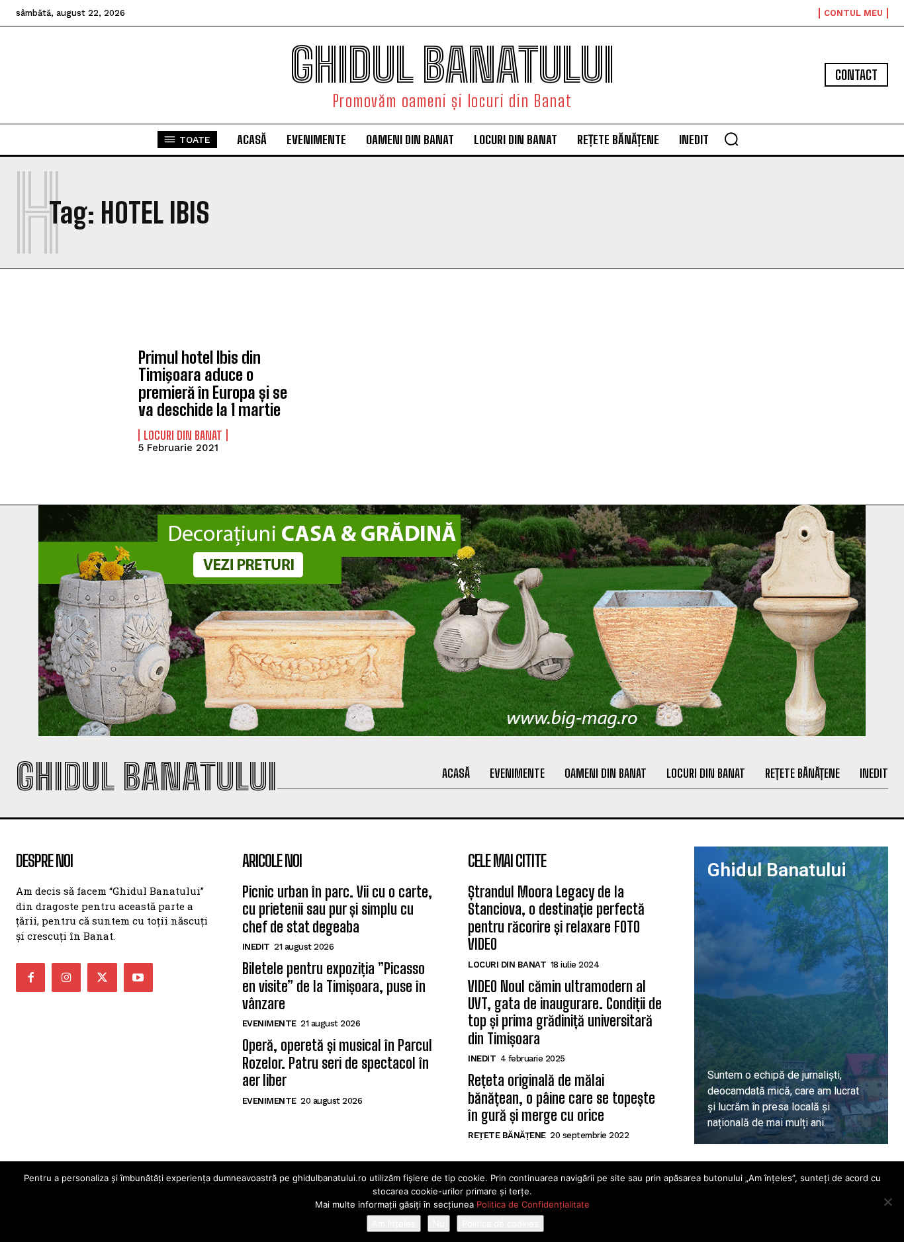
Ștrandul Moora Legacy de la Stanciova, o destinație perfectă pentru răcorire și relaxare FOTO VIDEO (556, 918)
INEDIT (256, 947)
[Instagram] (66, 977)
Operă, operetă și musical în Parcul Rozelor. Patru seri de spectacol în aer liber (337, 1062)
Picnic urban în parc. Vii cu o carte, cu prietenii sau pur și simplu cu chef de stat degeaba (337, 909)
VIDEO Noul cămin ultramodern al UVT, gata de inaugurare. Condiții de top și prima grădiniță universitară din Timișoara (565, 1012)
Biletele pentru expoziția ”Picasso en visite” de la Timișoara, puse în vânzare (334, 986)
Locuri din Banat (183, 435)
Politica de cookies (500, 1223)
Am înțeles (394, 1223)
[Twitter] (101, 977)
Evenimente (269, 1023)
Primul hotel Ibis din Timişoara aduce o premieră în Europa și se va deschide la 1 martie (212, 383)
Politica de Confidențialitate (533, 1204)
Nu (439, 1223)
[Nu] (887, 1201)
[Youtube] (138, 977)
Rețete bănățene (507, 1135)
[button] (731, 139)
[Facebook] (30, 977)
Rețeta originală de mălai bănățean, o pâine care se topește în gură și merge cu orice (561, 1097)
